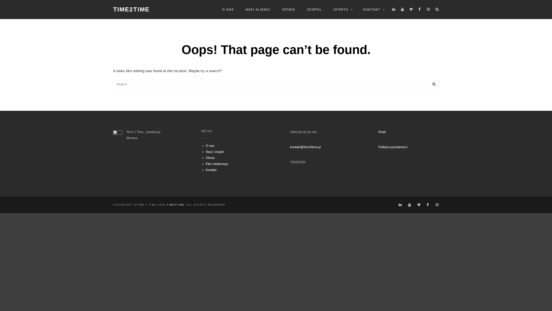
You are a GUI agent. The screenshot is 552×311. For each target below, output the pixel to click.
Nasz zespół (214, 152)
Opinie (288, 9)
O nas (228, 9)
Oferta (341, 9)
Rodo (382, 132)
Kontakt (371, 9)
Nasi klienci (258, 9)
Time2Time (131, 9)
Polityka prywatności (393, 147)
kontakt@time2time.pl (305, 147)
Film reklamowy (217, 164)
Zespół (314, 9)
